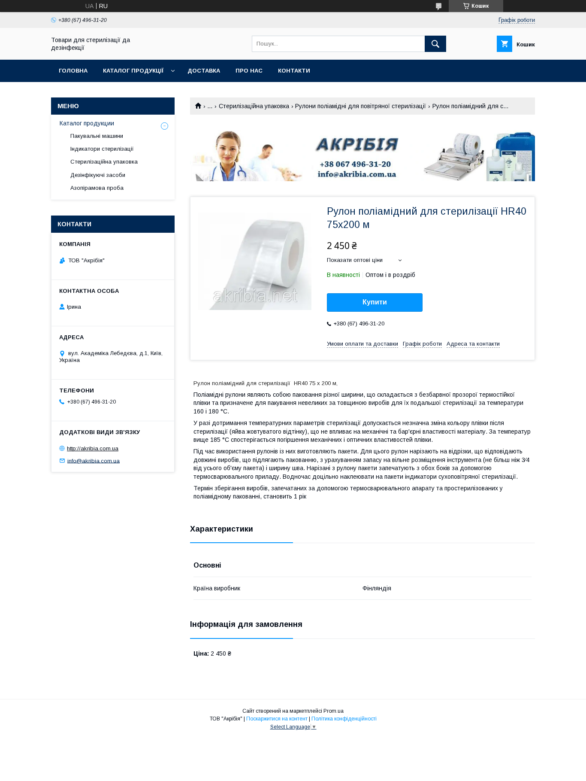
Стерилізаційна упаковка (254, 106)
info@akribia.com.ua (93, 460)
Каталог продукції (133, 70)
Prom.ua (333, 711)
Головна (73, 70)
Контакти (294, 70)
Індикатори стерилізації (102, 149)
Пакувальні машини (96, 136)
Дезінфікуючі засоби (97, 175)
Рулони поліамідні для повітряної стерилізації (360, 106)
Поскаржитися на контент (277, 719)
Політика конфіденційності (344, 719)
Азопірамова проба (97, 188)
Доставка (203, 70)
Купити (374, 302)
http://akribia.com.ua (92, 448)
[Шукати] (435, 44)
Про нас (249, 70)
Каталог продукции (87, 123)
